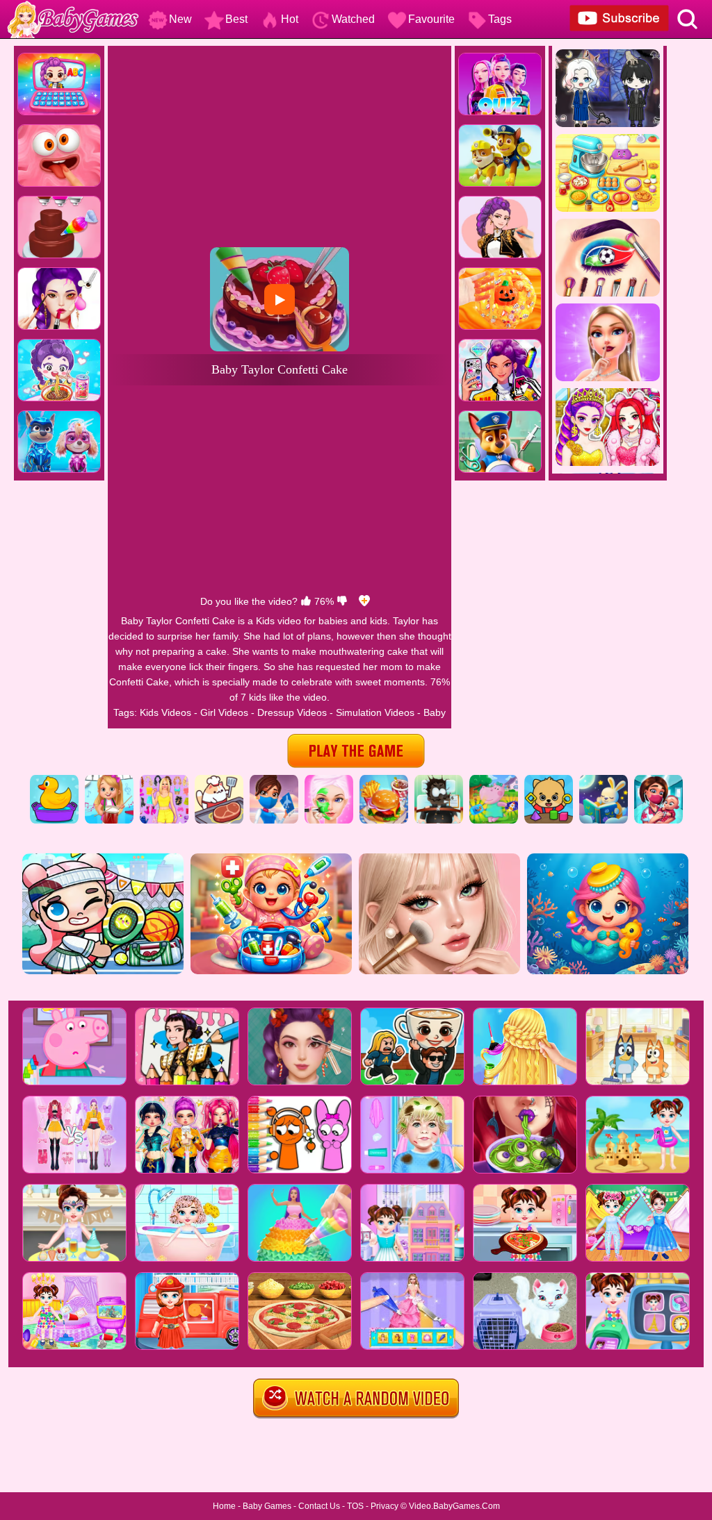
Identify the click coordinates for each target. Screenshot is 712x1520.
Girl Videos (224, 712)
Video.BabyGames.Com (454, 1506)
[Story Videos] (603, 780)
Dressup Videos (292, 712)
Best (236, 19)
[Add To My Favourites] (364, 601)
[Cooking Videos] (383, 780)
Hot (289, 19)
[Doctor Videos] (658, 780)
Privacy (384, 1506)
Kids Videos (165, 712)
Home (224, 1506)
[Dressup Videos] (164, 780)
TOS (355, 1506)
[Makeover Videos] (328, 780)
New (180, 19)
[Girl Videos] (109, 780)
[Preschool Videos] (548, 780)
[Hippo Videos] (493, 780)
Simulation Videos (375, 712)
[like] (306, 601)
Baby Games (267, 1506)
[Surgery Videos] (438, 780)
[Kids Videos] (54, 780)
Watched (353, 19)
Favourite (431, 19)
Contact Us (319, 1506)
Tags (500, 19)
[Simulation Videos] (219, 780)
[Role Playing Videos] (274, 780)
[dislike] (342, 601)
